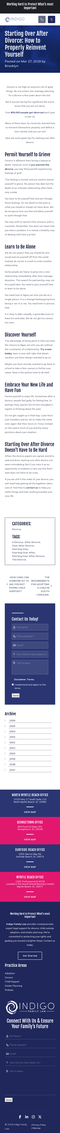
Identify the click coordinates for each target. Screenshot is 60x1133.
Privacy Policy (39, 1125)
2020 (12, 753)
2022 (12, 742)
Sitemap (36, 1128)
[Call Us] (42, 19)
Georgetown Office (30, 822)
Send (15, 695)
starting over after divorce (28, 556)
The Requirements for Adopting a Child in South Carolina (40, 586)
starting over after (23, 552)
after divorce (32, 542)
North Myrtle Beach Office (30, 795)
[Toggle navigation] (51, 19)
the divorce (19, 559)
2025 (12, 726)
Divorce (16, 529)
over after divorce (23, 545)
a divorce (17, 542)
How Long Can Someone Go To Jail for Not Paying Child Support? (19, 584)
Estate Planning (13, 985)
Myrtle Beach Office (30, 877)
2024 (12, 731)
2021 (12, 747)
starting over (20, 549)
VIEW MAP (30, 812)
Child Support (12, 981)
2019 (12, 758)
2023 (12, 736)
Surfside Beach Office (30, 850)
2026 (12, 720)
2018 (12, 764)
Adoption (10, 973)
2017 (12, 769)
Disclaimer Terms (24, 679)
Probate (9, 989)
